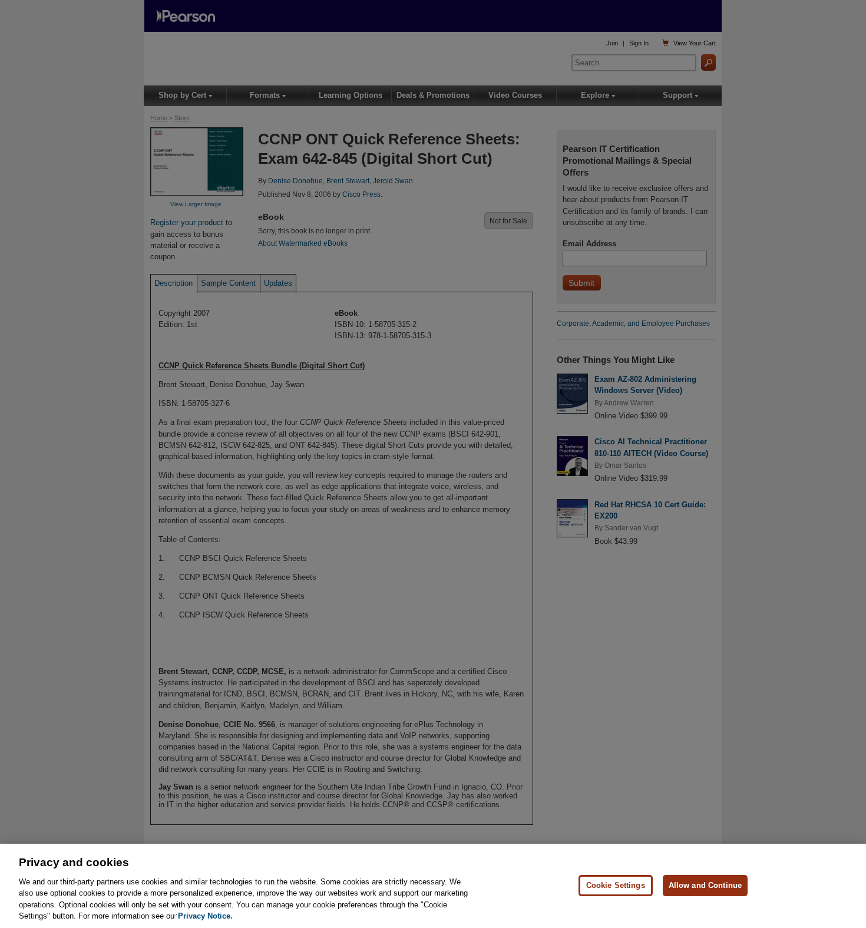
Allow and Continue (705, 885)
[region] (433, 886)
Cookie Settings (615, 885)
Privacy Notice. (205, 916)
